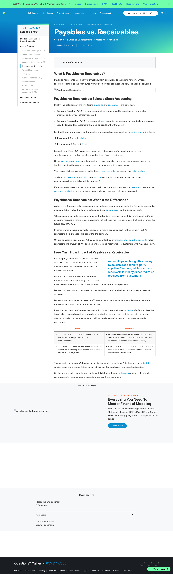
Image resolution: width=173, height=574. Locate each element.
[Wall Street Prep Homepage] (14, 13)
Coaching (41, 571)
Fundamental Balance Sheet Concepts (30, 40)
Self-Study (18, 571)
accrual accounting (70, 161)
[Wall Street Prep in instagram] (149, 563)
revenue (135, 187)
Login (168, 13)
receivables (114, 105)
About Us (95, 571)
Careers (116, 571)
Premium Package (130, 408)
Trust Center (127, 571)
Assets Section (27, 46)
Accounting (76, 24)
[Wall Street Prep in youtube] (156, 563)
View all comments (45, 525)
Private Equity (92, 4)
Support (86, 571)
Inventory (26, 74)
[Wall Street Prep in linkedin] (142, 563)
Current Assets (28, 82)
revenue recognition (77, 177)
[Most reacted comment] (36, 510)
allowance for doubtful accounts (131, 240)
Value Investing (150, 4)
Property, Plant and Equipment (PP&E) (30, 90)
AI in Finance (75, 4)
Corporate (79, 13)
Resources (59, 24)
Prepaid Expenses (30, 70)
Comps (153, 412)
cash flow (129, 310)
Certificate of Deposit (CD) (33, 58)
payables (98, 105)
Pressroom (106, 571)
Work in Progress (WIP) (32, 78)
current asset (112, 210)
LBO (143, 412)
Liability (82, 138)
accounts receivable (64, 191)
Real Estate (117, 4)
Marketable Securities (31, 54)
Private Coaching (64, 13)
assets (125, 373)
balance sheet (139, 171)
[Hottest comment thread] (39, 510)
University (92, 13)
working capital (136, 132)
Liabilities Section (28, 98)
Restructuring (133, 4)
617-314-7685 (56, 563)
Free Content (105, 13)
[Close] (169, 565)
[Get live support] (158, 569)
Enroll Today (117, 425)
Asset (84, 144)
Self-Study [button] (32, 13)
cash (103, 121)
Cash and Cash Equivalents (33, 51)
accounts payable (106, 171)
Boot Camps (48, 13)
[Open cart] (162, 13)
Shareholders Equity (29, 102)
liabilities (147, 363)
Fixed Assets (27, 86)
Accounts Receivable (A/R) (33, 62)
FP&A (105, 4)
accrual (98, 177)
